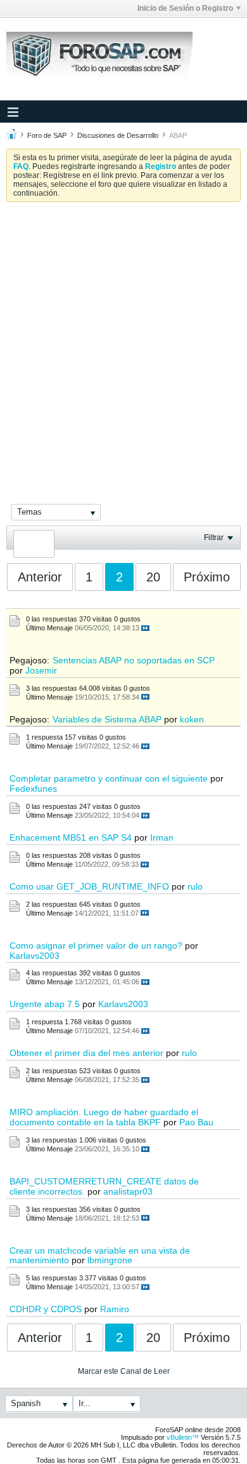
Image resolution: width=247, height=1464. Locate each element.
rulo (195, 886)
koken (192, 719)
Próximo (207, 577)
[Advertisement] (123, 342)
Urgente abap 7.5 (45, 1004)
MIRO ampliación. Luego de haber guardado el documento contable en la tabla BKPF (104, 1117)
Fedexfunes (33, 788)
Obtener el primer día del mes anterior (86, 1053)
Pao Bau (196, 1122)
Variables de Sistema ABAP (107, 719)
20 (153, 577)
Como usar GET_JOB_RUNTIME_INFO (89, 886)
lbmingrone (109, 1260)
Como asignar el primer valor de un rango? (96, 945)
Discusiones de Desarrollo (117, 135)
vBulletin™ (183, 1437)
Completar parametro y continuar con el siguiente (109, 778)
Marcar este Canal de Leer (124, 1371)
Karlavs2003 (35, 956)
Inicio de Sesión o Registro (185, 8)
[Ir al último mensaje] (145, 628)
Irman (162, 837)
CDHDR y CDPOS (46, 1309)
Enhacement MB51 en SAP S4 (71, 837)
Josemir (41, 670)
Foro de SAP (46, 135)
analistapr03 (128, 1191)
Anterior (40, 577)
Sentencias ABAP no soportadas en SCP (134, 660)
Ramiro (114, 1309)
